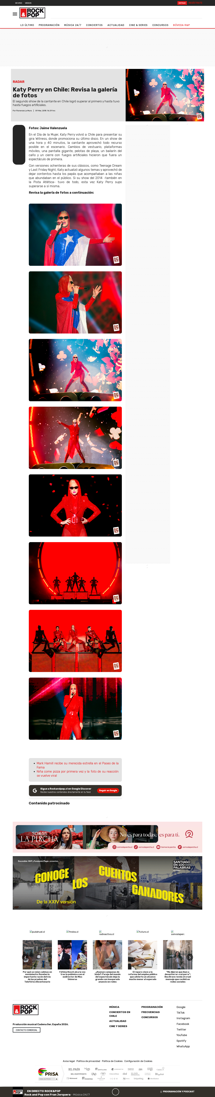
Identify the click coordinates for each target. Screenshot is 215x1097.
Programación (49, 25)
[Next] (129, 1091)
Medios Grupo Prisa (48, 1079)
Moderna (86, 1082)
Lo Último (27, 25)
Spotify (181, 1040)
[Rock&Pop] (32, 13)
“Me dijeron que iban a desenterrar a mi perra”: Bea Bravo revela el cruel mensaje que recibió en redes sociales (178, 977)
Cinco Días (113, 1074)
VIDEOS (28, 3)
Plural (100, 1082)
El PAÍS (74, 1069)
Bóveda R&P (181, 25)
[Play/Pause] (115, 1091)
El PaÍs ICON (113, 1082)
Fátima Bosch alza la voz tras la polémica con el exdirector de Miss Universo (72, 976)
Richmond (72, 1082)
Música (114, 1007)
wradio (102, 1074)
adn (149, 1069)
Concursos (160, 25)
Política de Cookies (112, 1061)
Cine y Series (118, 1026)
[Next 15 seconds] (122, 1091)
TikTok (180, 1012)
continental (125, 1074)
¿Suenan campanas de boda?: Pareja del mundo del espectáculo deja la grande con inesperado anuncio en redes (108, 977)
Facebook (182, 1024)
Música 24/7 (72, 25)
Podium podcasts (72, 1077)
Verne (141, 1074)
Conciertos (94, 25)
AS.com (140, 1069)
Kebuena (161, 1074)
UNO (94, 1074)
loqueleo (137, 1082)
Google (180, 1007)
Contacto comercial (26, 1030)
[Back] (101, 1091)
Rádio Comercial (165, 1082)
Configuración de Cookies (138, 1061)
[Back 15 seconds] (108, 1091)
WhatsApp (183, 1046)
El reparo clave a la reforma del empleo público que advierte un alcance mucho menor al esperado (142, 976)
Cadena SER (130, 1069)
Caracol (160, 1069)
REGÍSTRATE (195, 2)
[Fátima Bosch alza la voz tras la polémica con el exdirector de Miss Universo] (72, 954)
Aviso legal (69, 1061)
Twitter (181, 1029)
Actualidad (116, 25)
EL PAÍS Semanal (132, 1074)
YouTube (181, 1035)
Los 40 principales (88, 1069)
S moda (125, 1082)
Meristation (151, 1082)
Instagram (183, 1018)
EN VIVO (18, 3)
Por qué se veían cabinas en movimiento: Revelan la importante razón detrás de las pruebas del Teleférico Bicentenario (37, 977)
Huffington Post (78, 1074)
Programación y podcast (178, 1091)
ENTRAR (182, 3)
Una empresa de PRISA (48, 1072)
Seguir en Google (108, 790)
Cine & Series (138, 25)
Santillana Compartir (117, 1069)
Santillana (101, 1069)
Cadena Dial (150, 1074)
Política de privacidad (88, 1061)
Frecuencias (150, 1012)
